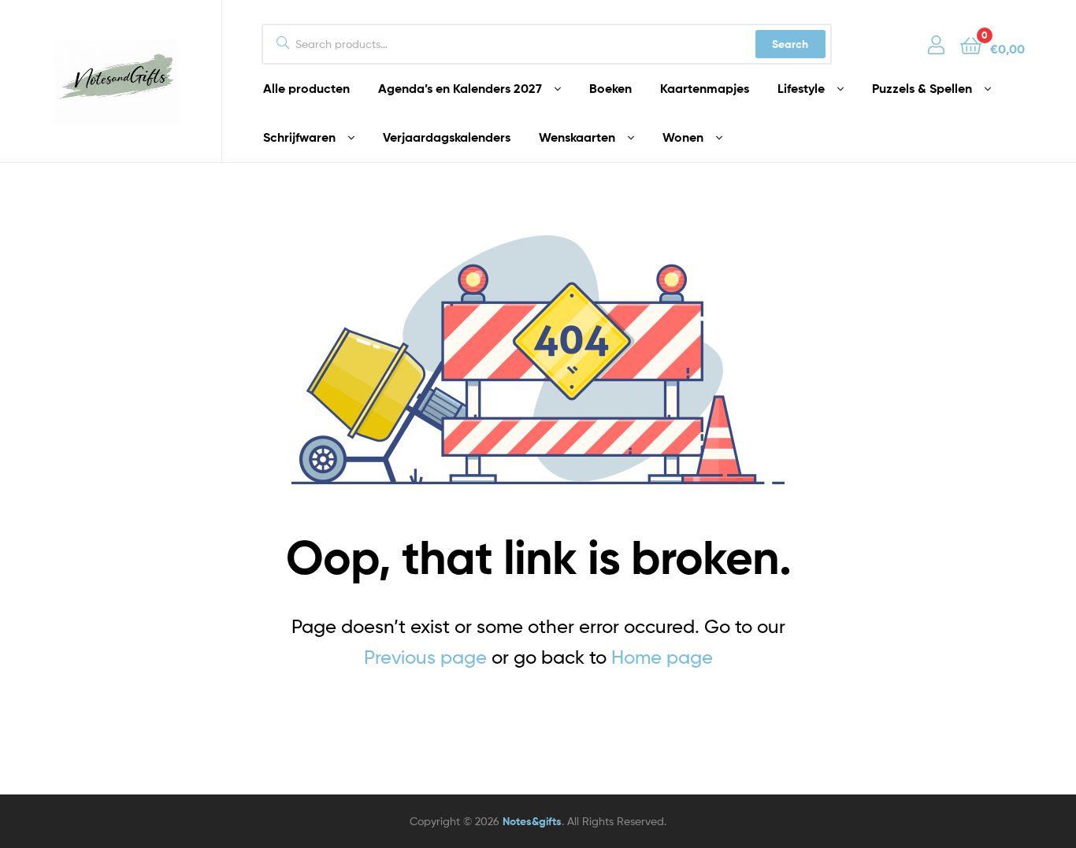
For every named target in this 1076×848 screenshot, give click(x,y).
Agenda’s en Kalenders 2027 (460, 88)
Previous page (425, 657)
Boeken (610, 88)
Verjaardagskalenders (446, 137)
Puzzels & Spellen (922, 88)
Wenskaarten (577, 137)
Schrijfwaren (299, 137)
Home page (662, 657)
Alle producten (306, 88)
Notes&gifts (532, 821)
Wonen (682, 137)
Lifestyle (801, 88)
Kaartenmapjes (704, 88)
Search (790, 44)
